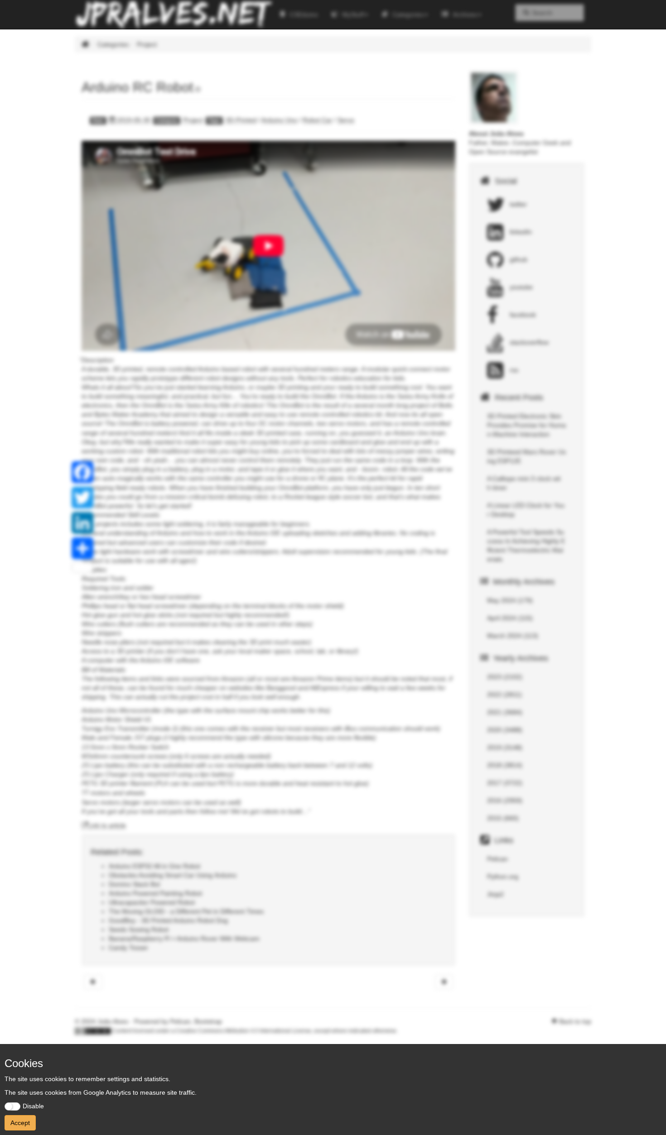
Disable (33, 1106)
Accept (20, 1122)
